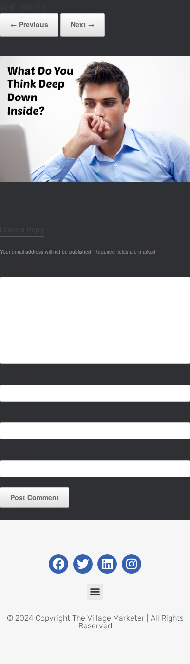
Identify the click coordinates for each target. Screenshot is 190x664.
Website (11, 453)
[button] (95, 592)
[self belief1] (95, 179)
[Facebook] (58, 564)
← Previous (29, 24)
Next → (83, 24)
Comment (16, 270)
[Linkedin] (107, 564)
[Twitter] (83, 564)
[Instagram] (131, 564)
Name (10, 378)
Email (10, 416)
